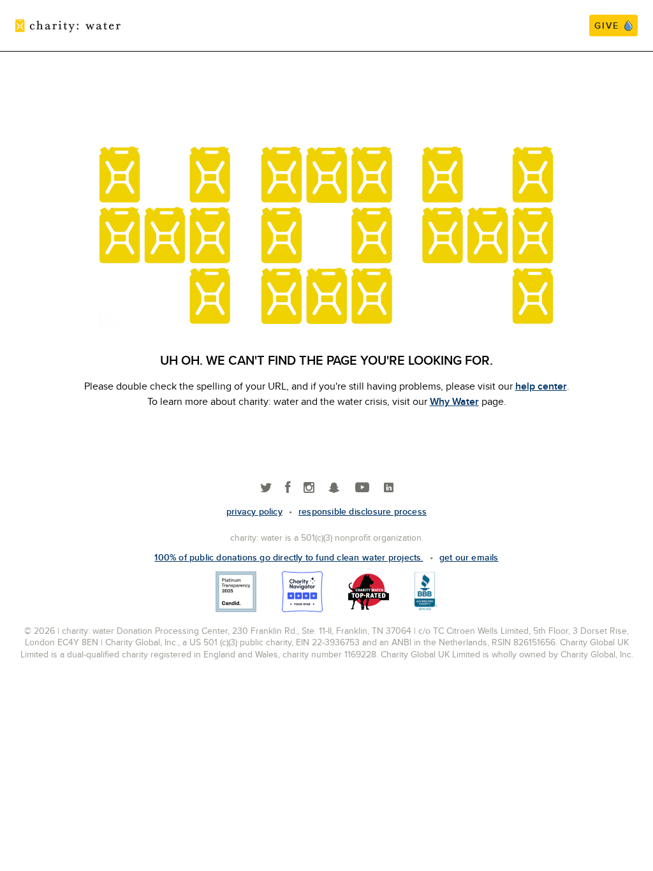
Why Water (454, 401)
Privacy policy (254, 511)
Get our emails (469, 557)
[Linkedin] (388, 488)
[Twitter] (266, 488)
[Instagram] (309, 488)
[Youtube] (362, 488)
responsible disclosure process (362, 511)
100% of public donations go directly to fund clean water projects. (288, 557)
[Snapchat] (334, 488)
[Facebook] (288, 488)
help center (541, 386)
